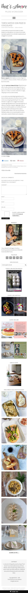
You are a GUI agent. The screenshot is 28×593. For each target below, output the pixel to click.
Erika (8, 156)
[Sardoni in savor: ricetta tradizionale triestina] (14, 404)
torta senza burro (8, 167)
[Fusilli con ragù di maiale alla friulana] (14, 484)
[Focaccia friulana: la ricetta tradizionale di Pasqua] (14, 457)
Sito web (3, 207)
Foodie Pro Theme (15, 588)
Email (3, 201)
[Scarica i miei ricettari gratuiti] (14, 281)
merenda (18, 166)
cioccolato (11, 166)
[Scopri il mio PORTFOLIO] (14, 306)
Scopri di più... (14, 552)
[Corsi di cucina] (14, 375)
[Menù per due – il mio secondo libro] (14, 537)
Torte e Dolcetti (9, 164)
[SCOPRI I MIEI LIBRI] (14, 339)
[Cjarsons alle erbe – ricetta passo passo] (14, 511)
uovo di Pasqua (15, 167)
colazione (14, 166)
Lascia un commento (18, 27)
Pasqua (21, 166)
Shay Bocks (22, 588)
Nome (3, 196)
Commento (4, 184)
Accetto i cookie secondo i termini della (18, 214)
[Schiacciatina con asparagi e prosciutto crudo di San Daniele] (14, 430)
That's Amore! (14, 7)
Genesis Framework (14, 589)
